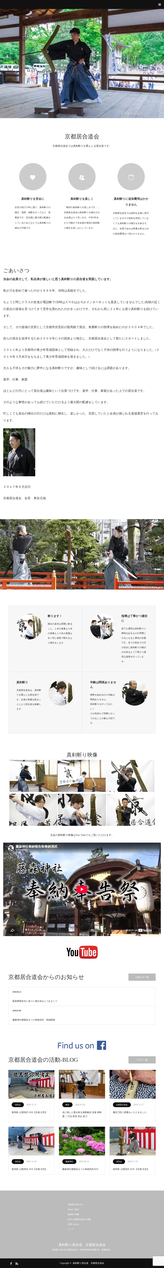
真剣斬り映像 (73, 1214)
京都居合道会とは (75, 1204)
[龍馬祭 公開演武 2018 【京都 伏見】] (133, 1141)
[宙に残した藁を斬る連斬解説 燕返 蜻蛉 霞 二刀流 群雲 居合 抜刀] (82, 1084)
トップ (70, 1229)
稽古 (67, 1105)
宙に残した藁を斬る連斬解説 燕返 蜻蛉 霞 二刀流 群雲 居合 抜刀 (82, 1114)
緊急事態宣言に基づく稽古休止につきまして (34, 1001)
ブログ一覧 (142, 1060)
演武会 (18, 1105)
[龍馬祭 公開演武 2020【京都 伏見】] (31, 1084)
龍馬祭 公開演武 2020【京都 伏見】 (29, 1112)
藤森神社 (69, 1161)
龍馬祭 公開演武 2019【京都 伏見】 (29, 1169)
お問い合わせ (73, 1224)
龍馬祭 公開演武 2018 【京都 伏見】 (131, 1169)
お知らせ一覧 (142, 977)
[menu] (159, 4)
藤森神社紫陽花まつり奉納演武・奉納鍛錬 (33, 1020)
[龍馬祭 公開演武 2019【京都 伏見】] (31, 1141)
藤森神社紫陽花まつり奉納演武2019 (80, 1169)
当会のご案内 (73, 1209)
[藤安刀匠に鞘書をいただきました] (133, 1084)
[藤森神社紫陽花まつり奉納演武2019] (82, 1141)
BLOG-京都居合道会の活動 (79, 1219)
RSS (16, 1263)
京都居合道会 (122, 1105)
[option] (82, 63)
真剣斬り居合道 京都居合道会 (82, 1245)
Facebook (10, 1263)
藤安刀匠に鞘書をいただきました (130, 1112)
